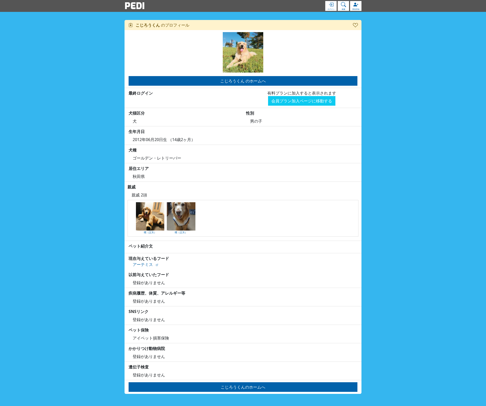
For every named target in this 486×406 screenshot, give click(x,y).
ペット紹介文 (141, 246)
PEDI (135, 6)
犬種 (133, 150)
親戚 (132, 187)
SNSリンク (139, 311)
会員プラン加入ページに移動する (301, 101)
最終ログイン (141, 93)
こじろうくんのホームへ (243, 387)
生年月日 (137, 131)
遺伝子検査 (139, 367)
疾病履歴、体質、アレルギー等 (157, 293)
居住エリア (139, 168)
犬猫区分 (137, 113)
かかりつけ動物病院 (147, 348)
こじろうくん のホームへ (243, 81)
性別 (250, 113)
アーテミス (143, 264)
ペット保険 (139, 330)
